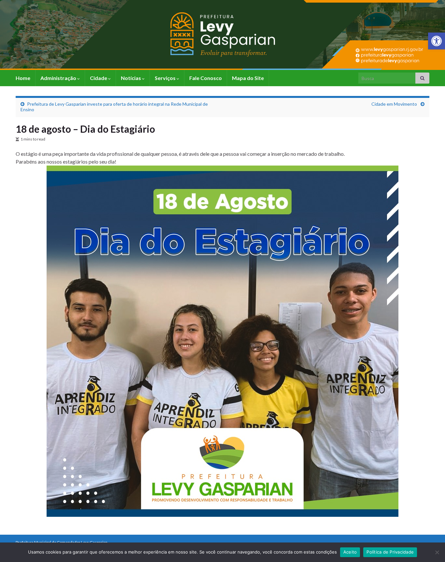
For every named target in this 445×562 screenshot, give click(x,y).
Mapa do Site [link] (248, 78)
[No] (437, 552)
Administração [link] (58, 78)
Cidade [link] (99, 78)
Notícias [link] (131, 78)
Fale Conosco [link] (205, 78)
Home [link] (23, 78)
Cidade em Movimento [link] (394, 104)
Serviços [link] (166, 78)
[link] (436, 41)
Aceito (350, 552)
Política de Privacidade (390, 552)
